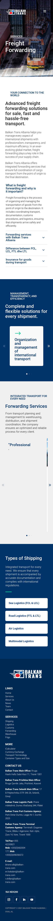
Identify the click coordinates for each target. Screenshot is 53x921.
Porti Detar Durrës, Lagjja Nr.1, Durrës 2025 (23, 815)
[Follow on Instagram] (9, 899)
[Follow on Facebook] (16, 899)
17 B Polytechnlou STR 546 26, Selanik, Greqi (23, 793)
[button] (26, 374)
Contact (9, 710)
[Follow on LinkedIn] (24, 899)
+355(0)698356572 (14, 855)
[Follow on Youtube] (32, 899)
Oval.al (9, 912)
